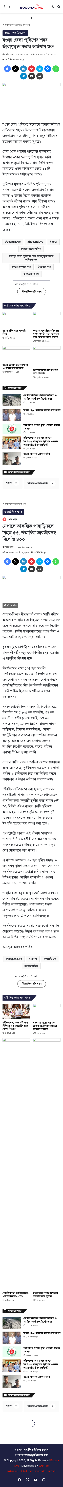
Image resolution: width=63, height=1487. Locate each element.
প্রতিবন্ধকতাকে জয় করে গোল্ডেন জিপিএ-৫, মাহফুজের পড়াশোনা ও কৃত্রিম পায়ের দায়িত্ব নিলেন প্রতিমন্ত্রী (41, 441)
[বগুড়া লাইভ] (31, 6)
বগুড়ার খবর (45, 266)
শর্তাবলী (23, 1471)
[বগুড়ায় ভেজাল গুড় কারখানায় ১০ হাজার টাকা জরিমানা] (16, 354)
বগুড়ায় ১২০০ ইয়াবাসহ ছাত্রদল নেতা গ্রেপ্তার (42, 410)
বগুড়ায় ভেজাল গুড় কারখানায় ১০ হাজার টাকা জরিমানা (15, 367)
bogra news (14, 241)
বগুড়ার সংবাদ (32, 274)
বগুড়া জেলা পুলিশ (32, 249)
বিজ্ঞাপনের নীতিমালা (37, 1471)
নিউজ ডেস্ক (9, 54)
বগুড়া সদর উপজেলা (21, 25)
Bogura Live (36, 241)
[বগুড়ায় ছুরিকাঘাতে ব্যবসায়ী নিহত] (16, 319)
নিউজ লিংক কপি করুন (31, 291)
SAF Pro (43, 1466)
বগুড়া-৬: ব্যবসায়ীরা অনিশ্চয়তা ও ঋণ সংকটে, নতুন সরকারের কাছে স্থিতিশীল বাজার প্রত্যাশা (46, 334)
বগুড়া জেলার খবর (22, 266)
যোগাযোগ (52, 1471)
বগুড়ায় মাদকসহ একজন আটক (37, 454)
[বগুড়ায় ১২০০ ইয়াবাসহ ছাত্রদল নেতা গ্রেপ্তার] (12, 415)
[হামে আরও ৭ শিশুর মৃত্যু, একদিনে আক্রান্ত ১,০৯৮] (12, 429)
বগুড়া (54, 241)
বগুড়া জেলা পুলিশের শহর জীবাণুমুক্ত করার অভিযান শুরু (32, 258)
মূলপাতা (8, 25)
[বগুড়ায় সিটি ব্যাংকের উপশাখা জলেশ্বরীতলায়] (47, 356)
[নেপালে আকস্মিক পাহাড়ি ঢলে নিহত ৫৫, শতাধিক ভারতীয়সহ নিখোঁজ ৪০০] (12, 400)
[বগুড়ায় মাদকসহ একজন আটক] (12, 458)
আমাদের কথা (12, 1471)
